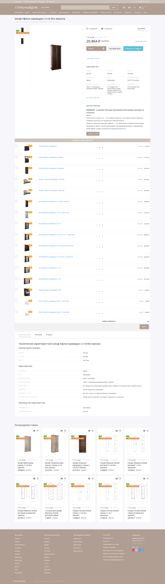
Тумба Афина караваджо (48, 146)
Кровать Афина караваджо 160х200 (51, 179)
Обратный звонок (137, 540)
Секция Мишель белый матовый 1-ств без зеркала (109, 465)
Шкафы (17, 542)
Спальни (47, 538)
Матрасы (138, 12)
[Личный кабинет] (124, 7)
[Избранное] (134, 7)
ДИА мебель (77, 545)
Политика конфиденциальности (113, 560)
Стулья (46, 566)
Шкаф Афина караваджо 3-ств (49, 223)
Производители (108, 538)
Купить (144, 327)
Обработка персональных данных (114, 553)
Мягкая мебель (64, 12)
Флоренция (18, 573)
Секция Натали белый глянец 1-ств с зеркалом (109, 512)
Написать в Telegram (133, 49)
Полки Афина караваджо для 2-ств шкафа (54, 312)
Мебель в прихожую (90, 12)
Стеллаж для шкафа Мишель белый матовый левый (53, 512)
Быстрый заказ (114, 49)
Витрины (47, 560)
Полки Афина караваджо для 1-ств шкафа (54, 301)
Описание (38, 335)
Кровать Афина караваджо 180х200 (51, 190)
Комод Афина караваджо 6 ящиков (51, 168)
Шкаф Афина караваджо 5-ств (49, 268)
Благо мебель (77, 542)
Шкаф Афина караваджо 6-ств (49, 279)
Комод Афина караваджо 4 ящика (51, 157)
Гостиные (52, 12)
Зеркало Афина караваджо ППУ (50, 290)
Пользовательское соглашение (113, 550)
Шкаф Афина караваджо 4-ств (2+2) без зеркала (56, 246)
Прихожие (47, 569)
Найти (114, 7)
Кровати (17, 538)
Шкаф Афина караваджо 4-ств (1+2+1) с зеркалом (56, 235)
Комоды (17, 551)
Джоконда (18, 557)
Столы (46, 563)
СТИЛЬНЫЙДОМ (26, 7)
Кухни (27, 12)
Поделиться (92, 134)
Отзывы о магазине (30, 1)
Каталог (46, 7)
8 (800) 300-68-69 (139, 1)
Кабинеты (128, 12)
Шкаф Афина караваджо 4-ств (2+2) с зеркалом (56, 257)
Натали (17, 563)
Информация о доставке (111, 544)
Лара (16, 569)
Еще (145, 12)
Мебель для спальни (39, 12)
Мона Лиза (18, 560)
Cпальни (17, 554)
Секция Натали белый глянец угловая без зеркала (137, 512)
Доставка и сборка (93, 58)
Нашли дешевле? (141, 41)
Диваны (46, 557)
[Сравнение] (129, 7)
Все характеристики (92, 98)
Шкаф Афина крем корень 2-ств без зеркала (25, 465)
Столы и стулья (105, 12)
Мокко (17, 566)
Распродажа (19, 12)
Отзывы (49, 335)
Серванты (47, 573)
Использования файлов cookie (113, 557)
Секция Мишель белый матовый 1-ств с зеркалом (137, 465)
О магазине (18, 1)
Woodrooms (118, 12)
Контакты (42, 1)
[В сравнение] (34, 430)
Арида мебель (78, 551)
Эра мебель (76, 12)
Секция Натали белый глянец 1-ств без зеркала (82, 512)
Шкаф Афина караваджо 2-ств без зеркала (54, 201)
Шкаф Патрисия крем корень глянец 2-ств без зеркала (54, 465)
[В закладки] (37, 430)
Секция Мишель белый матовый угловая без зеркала (27, 512)
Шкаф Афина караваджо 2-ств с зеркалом (54, 212)
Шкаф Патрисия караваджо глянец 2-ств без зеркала (81, 465)
